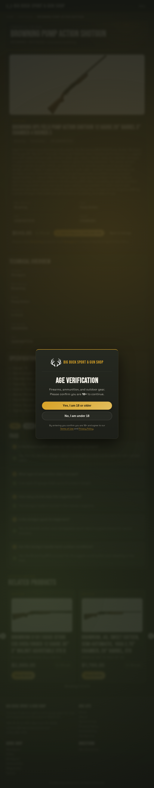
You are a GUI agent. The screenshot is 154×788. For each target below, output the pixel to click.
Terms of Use (67, 428)
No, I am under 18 (77, 416)
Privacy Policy (86, 428)
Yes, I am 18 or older (77, 405)
